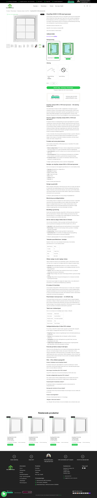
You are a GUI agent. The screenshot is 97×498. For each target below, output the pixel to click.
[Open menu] (90, 6)
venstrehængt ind (68, 58)
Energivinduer (71, 161)
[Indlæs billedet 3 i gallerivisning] (16, 46)
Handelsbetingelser (24, 474)
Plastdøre (37, 468)
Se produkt (10, 444)
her (60, 181)
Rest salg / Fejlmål (39, 474)
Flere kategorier (23, 482)
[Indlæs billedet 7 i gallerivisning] (32, 46)
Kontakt (21, 472)
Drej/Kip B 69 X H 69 (54, 437)
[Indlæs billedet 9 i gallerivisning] (40, 46)
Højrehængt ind (53, 57)
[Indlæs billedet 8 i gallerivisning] (36, 46)
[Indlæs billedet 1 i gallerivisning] (8, 46)
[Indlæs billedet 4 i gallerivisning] (20, 46)
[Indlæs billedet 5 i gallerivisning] (24, 46)
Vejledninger (22, 480)
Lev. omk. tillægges (10, 440)
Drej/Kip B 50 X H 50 (11, 437)
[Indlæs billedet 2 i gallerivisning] (12, 46)
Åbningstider (22, 470)
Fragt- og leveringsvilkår (25, 476)
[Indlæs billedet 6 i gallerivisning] (28, 46)
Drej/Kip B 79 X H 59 (76, 437)
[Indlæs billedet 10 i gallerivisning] (44, 46)
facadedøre (70, 195)
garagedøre (70, 236)
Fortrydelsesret (23, 478)
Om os (21, 468)
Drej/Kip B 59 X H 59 (33, 437)
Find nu (4, 495)
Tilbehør (37, 472)
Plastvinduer (38, 470)
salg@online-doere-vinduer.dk (71, 478)
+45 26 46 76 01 (84, 2)
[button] (36, 6)
